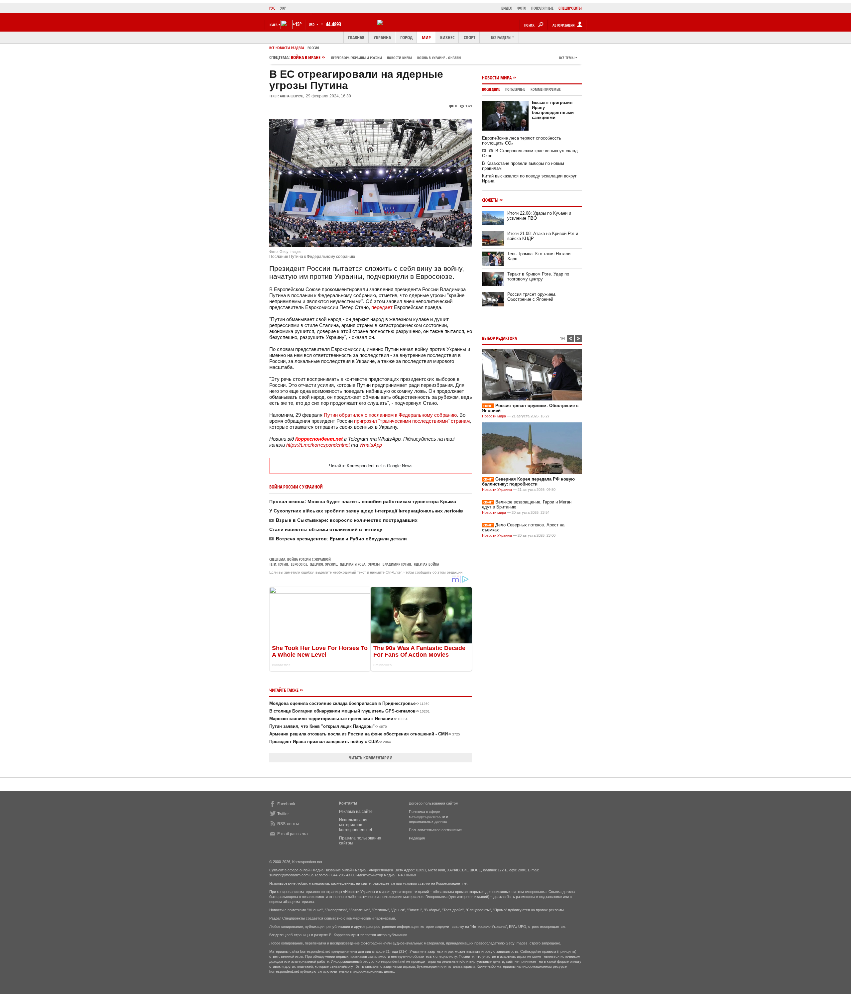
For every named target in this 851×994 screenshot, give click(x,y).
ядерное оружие (323, 564)
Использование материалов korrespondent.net (355, 825)
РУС (272, 8)
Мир (426, 37)
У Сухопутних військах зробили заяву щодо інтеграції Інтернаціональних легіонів (366, 510)
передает (382, 307)
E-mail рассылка (292, 833)
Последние (491, 89)
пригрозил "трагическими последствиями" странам (412, 421)
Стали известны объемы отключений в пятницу (325, 529)
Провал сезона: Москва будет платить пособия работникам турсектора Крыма (362, 501)
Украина (382, 37)
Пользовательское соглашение (435, 830)
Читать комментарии (371, 757)
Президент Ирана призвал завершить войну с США (330, 741)
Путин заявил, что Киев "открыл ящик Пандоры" (328, 726)
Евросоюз (299, 564)
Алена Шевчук (291, 95)
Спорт (469, 37)
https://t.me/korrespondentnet (318, 445)
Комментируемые (546, 89)
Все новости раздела (286, 47)
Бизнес (447, 37)
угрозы (374, 564)
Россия (313, 47)
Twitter (283, 814)
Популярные (515, 89)
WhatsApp (370, 445)
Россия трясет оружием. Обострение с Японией (531, 297)
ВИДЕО (506, 8)
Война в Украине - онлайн (439, 57)
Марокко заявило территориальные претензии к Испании (338, 718)
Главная (356, 37)
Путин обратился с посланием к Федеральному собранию (390, 415)
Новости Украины (497, 490)
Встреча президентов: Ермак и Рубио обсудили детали (341, 538)
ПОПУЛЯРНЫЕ (542, 8)
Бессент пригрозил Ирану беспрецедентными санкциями (553, 110)
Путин (283, 564)
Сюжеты (490, 200)
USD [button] (312, 24)
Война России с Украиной (309, 559)
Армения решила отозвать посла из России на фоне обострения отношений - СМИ (364, 733)
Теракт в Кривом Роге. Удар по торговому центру (538, 276)
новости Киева (399, 57)
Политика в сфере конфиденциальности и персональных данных (428, 817)
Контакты (348, 803)
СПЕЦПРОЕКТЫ (570, 8)
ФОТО (521, 8)
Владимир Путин (397, 564)
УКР (283, 8)
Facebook (286, 804)
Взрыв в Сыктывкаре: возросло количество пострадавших (347, 520)
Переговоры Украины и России (356, 57)
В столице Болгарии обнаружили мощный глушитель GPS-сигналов (349, 711)
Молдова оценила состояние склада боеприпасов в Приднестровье (349, 703)
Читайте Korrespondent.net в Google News (371, 465)
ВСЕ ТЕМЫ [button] (566, 57)
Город (406, 37)
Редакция (417, 838)
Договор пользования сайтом (433, 803)
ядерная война (426, 564)
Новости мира (497, 77)
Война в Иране (376, 57)
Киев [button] (274, 24)
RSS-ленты (288, 824)
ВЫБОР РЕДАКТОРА (499, 338)
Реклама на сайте (356, 811)
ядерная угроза (352, 564)
